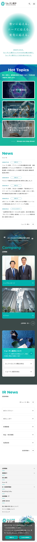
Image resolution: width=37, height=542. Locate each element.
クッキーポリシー (12, 533)
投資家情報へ (26, 450)
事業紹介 (4, 473)
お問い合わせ (6, 501)
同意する (12, 537)
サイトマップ (6, 512)
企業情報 (4, 468)
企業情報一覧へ (25, 323)
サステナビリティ (7, 491)
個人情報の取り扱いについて (10, 506)
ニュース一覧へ (25, 224)
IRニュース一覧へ (25, 402)
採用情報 (4, 496)
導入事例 (4, 478)
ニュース (4, 482)
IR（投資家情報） (7, 487)
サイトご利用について (8, 509)
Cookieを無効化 (25, 537)
